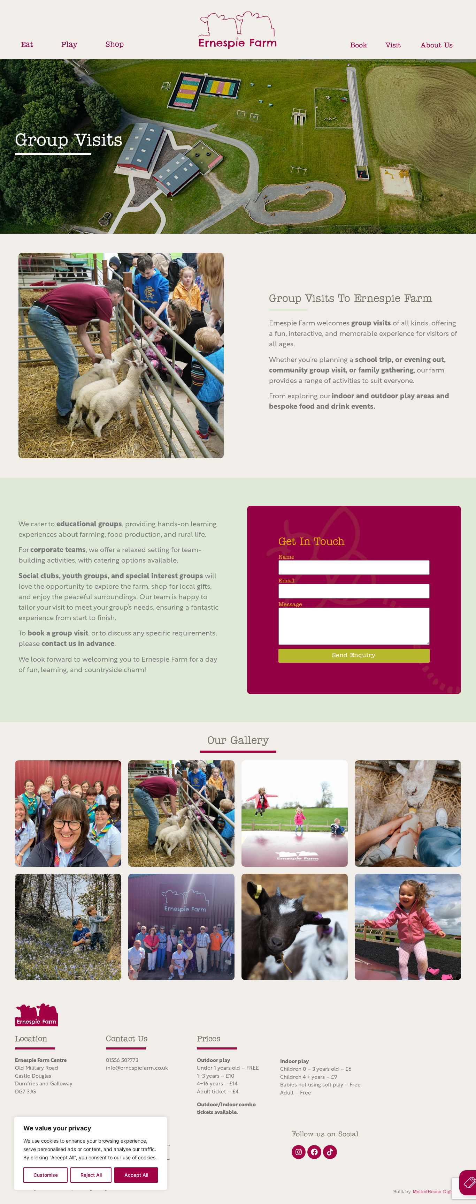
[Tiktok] (330, 1152)
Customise (45, 1175)
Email (286, 581)
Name (286, 557)
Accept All (136, 1175)
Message (290, 605)
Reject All (91, 1175)
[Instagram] (299, 1152)
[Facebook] (314, 1152)
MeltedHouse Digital (435, 1192)
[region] (90, 1153)
